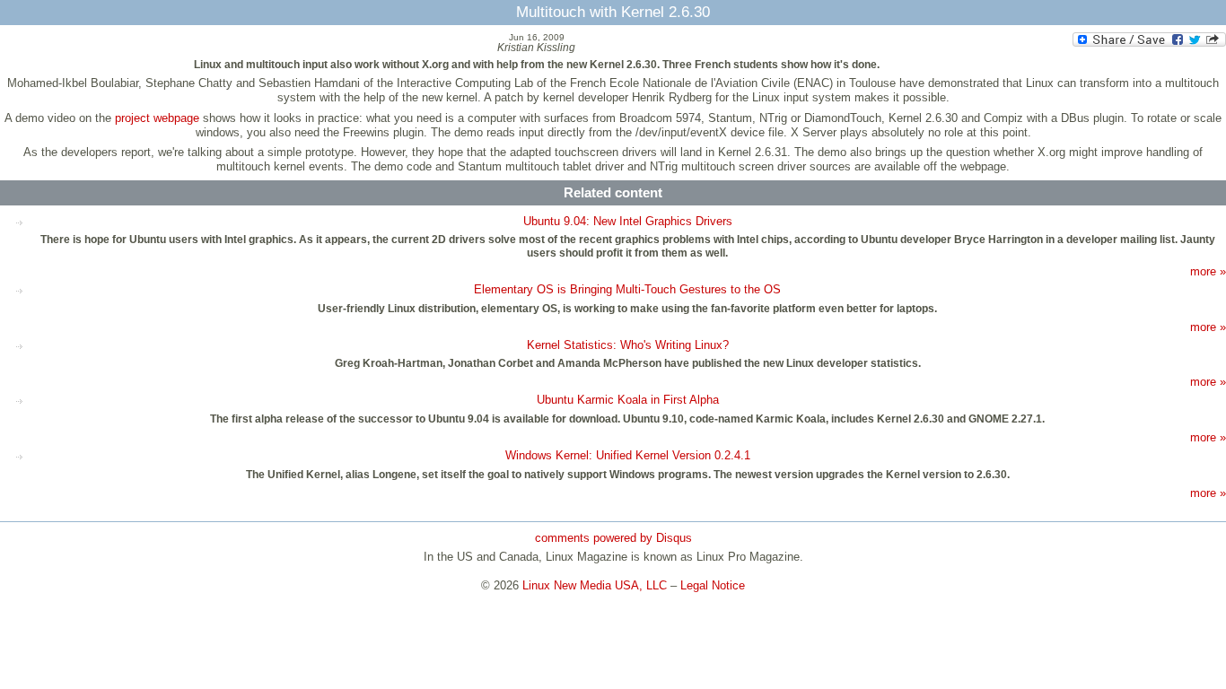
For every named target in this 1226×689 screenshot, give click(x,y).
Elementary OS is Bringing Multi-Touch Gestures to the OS (627, 289)
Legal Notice (712, 585)
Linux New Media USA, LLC (594, 585)
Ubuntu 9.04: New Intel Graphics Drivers (627, 221)
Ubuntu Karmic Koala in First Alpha (628, 399)
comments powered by (613, 538)
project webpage (157, 118)
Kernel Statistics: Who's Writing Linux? (628, 345)
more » (1208, 271)
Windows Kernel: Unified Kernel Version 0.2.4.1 (627, 455)
